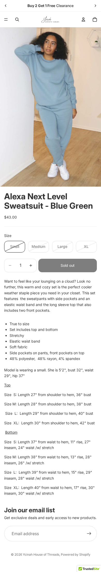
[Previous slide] (5, 5)
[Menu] (6, 19)
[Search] (17, 19)
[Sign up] (89, 533)
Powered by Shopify (75, 554)
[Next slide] (95, 5)
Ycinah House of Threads (41, 554)
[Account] (83, 19)
